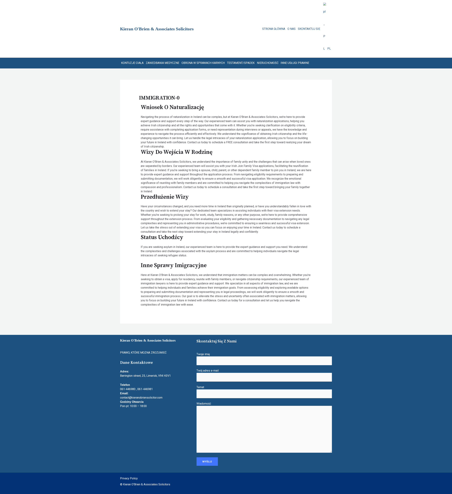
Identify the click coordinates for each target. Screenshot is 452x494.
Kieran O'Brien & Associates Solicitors (157, 28)
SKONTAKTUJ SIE (309, 29)
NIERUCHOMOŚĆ (267, 63)
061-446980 (127, 389)
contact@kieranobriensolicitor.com (141, 397)
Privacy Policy (129, 478)
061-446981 (145, 389)
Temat (200, 387)
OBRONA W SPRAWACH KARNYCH (203, 63)
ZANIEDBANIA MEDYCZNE (162, 63)
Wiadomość (204, 403)
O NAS (291, 29)
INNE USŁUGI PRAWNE (295, 63)
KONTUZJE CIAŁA (132, 63)
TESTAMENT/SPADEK (241, 63)
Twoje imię (203, 354)
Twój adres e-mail (208, 370)
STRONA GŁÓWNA (273, 29)
